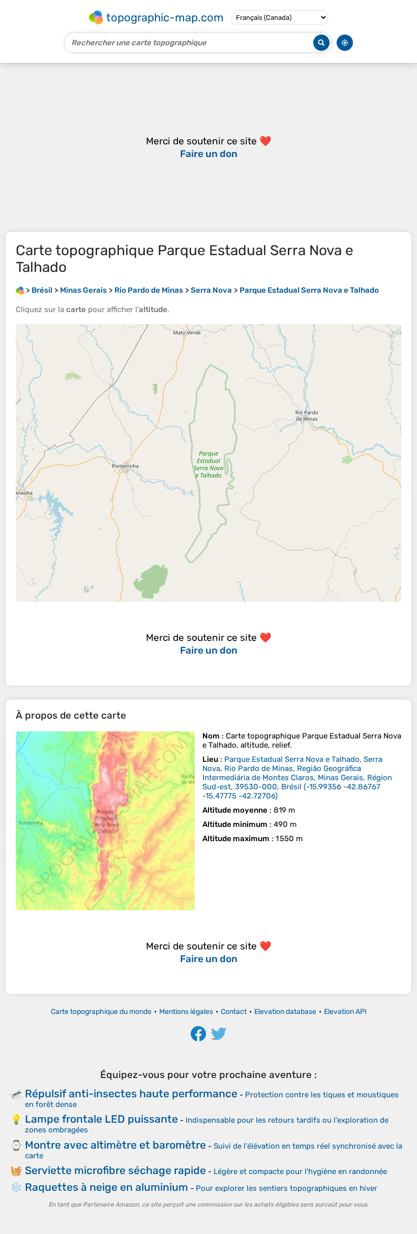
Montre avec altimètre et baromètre (115, 1144)
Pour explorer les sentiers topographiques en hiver (286, 1188)
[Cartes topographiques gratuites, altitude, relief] (20, 290)
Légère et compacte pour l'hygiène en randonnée (300, 1171)
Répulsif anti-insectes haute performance (131, 1093)
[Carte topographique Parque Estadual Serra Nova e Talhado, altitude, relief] (105, 820)
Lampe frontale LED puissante (101, 1119)
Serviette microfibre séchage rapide (115, 1170)
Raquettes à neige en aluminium (106, 1187)
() (297, 777)
